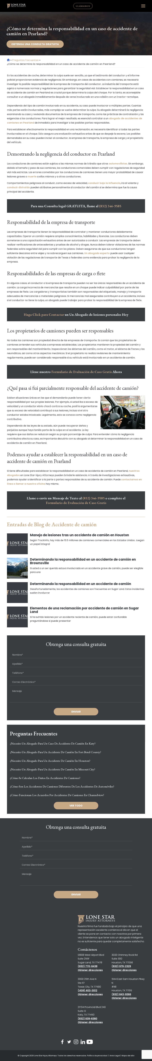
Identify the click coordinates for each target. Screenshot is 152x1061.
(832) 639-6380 (87, 1018)
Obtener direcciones (90, 970)
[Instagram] (76, 1042)
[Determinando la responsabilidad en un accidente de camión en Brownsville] (17, 568)
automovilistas (118, 163)
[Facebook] (62, 1042)
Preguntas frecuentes (25, 60)
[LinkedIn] (83, 1042)
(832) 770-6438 (87, 966)
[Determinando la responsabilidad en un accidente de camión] (17, 592)
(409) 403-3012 (87, 990)
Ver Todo (76, 805)
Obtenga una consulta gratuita (35, 44)
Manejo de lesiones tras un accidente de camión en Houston (79, 535)
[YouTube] (89, 1042)
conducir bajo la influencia (104, 183)
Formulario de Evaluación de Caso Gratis (81, 371)
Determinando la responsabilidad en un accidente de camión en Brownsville (83, 561)
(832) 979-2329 (121, 966)
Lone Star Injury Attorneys (45, 1055)
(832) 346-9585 (110, 206)
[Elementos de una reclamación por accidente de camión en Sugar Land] (17, 617)
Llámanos (83, 6)
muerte (32, 176)
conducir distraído (18, 187)
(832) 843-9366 (121, 994)
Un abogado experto (97, 253)
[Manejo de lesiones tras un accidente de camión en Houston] (17, 543)
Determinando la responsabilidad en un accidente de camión (80, 584)
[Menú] (143, 6)
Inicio (8, 60)
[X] (69, 1042)
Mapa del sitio (128, 1055)
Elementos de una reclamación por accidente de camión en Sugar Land (84, 610)
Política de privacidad (97, 1055)
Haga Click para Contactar (44, 314)
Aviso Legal (115, 1055)
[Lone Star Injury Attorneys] (16, 6)
